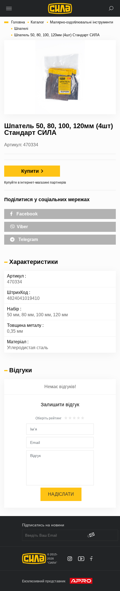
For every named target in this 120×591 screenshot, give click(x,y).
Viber (22, 226)
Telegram (27, 239)
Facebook (26, 213)
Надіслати (61, 494)
